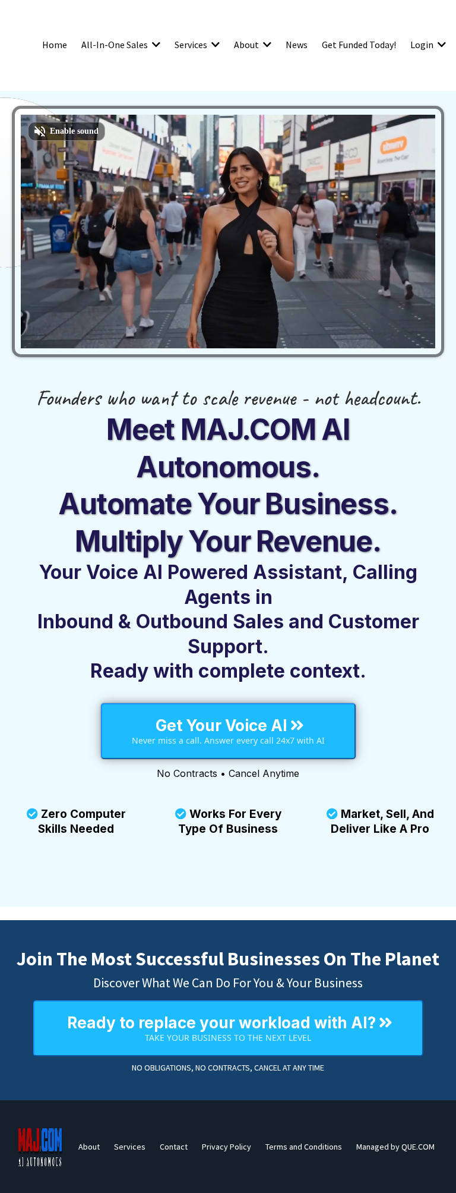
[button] (155, 45)
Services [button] (192, 45)
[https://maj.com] (40, 1146)
